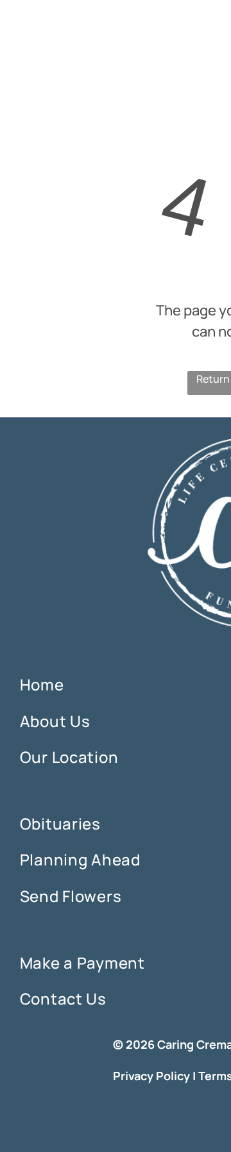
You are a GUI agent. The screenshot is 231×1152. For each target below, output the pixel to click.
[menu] (212, 26)
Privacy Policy (151, 1075)
